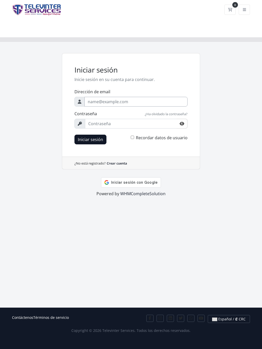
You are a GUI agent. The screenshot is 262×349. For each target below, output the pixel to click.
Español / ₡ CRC (231, 319)
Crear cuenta (117, 163)
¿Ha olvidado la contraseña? (166, 114)
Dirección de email (92, 92)
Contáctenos (22, 317)
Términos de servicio (51, 317)
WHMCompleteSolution (143, 193)
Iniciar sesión (90, 139)
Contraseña (85, 114)
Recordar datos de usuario (162, 138)
